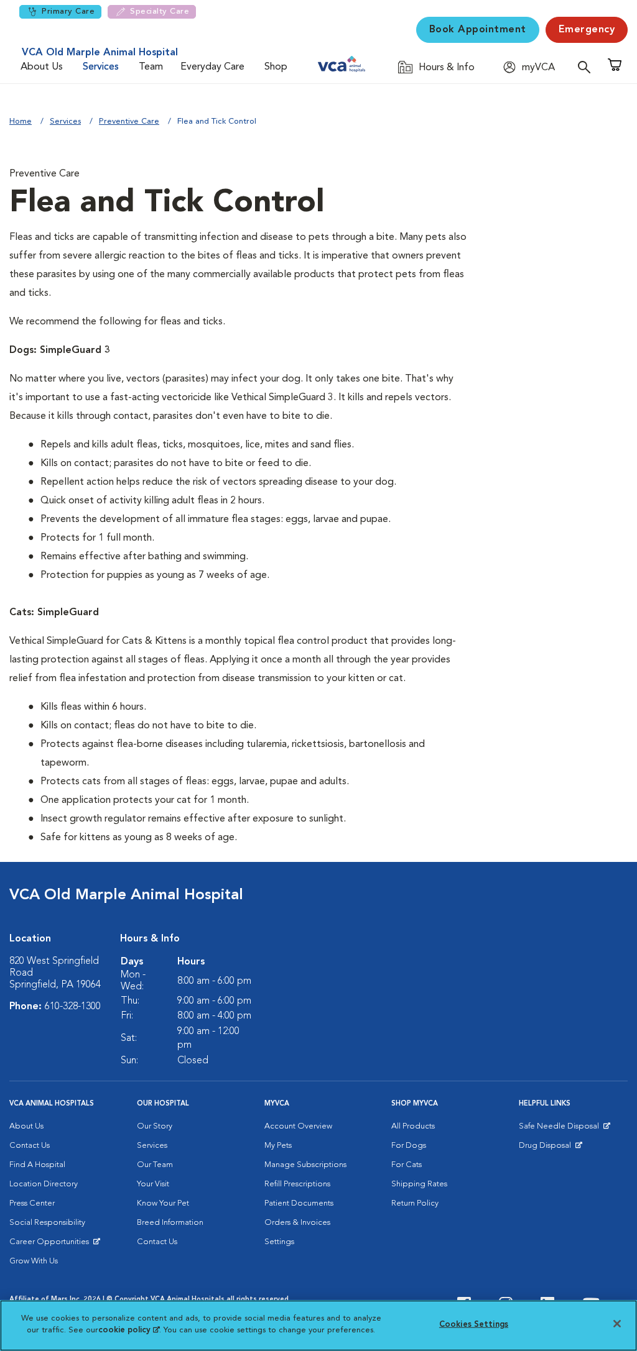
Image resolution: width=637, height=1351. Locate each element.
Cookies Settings (473, 1325)
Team (151, 67)
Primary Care (68, 11)
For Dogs (408, 1146)
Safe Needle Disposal (561, 1129)
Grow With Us (33, 1261)
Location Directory (43, 1184)
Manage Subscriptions (305, 1165)
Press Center (32, 1203)
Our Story (154, 1126)
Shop (275, 67)
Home (20, 121)
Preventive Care (129, 121)
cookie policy (128, 1330)
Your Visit (153, 1184)
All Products (413, 1126)
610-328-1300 (73, 1007)
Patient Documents (298, 1203)
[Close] (617, 1323)
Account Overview (298, 1126)
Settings (279, 1242)
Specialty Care (159, 11)
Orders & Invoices (297, 1223)
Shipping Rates (419, 1184)
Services (101, 67)
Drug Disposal (550, 1148)
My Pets (278, 1146)
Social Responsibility (47, 1223)
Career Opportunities (51, 1245)
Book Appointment (477, 30)
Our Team (155, 1165)
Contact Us (29, 1146)
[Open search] (587, 67)
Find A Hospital (37, 1165)
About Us (42, 67)
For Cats (406, 1165)
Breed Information (170, 1223)
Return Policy (415, 1203)
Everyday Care (212, 67)
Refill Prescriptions (297, 1184)
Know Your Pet (163, 1203)
